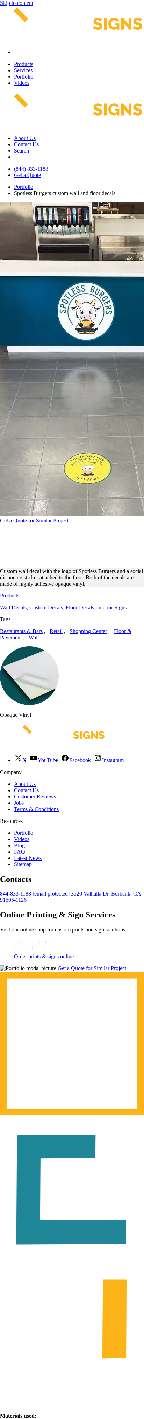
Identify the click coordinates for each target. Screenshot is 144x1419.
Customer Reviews (35, 797)
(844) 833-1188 (31, 169)
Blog (19, 845)
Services (23, 70)
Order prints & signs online (44, 956)
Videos (21, 83)
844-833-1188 (15, 894)
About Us (25, 138)
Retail (56, 631)
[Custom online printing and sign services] (33, 950)
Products (23, 64)
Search (21, 151)
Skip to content (16, 3)
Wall (34, 637)
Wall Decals (13, 607)
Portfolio (23, 77)
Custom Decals (46, 607)
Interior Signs (112, 607)
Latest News (28, 858)
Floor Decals (80, 607)
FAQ (19, 852)
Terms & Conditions (36, 809)
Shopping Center (88, 631)
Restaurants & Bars (21, 631)
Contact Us (26, 144)
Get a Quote (27, 175)
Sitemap (23, 864)
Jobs (19, 803)
